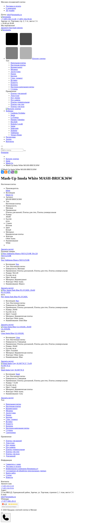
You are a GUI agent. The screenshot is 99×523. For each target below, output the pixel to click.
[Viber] (12, 172)
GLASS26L (5, 329)
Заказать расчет (7, 249)
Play (17, 301)
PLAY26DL (6, 292)
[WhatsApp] (15, 172)
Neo (17, 264)
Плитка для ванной (19, 93)
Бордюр (14, 76)
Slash (18, 374)
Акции (8, 139)
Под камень (15, 100)
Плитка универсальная (20, 102)
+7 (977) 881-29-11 (8, 501)
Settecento (14, 128)
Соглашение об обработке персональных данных (26, 471)
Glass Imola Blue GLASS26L (12, 333)
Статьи (9, 475)
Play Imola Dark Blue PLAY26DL (14, 297)
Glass (18, 337)
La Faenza (15, 117)
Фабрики (9, 111)
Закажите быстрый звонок (12, 28)
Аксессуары (16, 72)
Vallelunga (15, 133)
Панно (13, 74)
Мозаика (14, 69)
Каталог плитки (39, 58)
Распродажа (11, 137)
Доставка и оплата (13, 6)
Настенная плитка (18, 65)
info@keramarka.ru (14, 15)
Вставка (14, 80)
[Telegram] (9, 172)
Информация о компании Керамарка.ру (22, 469)
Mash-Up (9, 163)
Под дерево (15, 98)
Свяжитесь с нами (13, 464)
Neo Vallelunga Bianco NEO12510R (15, 260)
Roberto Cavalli (17, 124)
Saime (13, 126)
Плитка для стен (17, 104)
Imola (13, 115)
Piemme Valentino (18, 120)
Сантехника (11, 432)
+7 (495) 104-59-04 (24, 19)
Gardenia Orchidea (18, 113)
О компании (11, 8)
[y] (25, 150)
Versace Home (16, 135)
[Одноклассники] (5, 172)
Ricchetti (14, 122)
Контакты (10, 141)
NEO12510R (6, 256)
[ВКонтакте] (2, 172)
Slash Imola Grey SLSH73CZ (12, 370)
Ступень (14, 89)
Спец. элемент (17, 78)
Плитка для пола (17, 106)
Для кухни (15, 96)
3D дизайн (10, 10)
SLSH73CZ (5, 366)
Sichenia (14, 130)
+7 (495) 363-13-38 (8, 19)
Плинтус (14, 82)
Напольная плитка (18, 63)
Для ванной (10, 456)
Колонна (14, 85)
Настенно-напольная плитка (22, 87)
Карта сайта (11, 473)
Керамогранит (16, 67)
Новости (9, 477)
